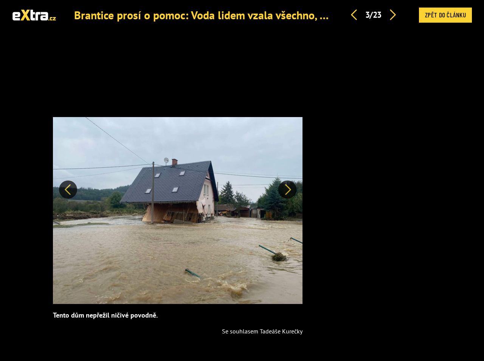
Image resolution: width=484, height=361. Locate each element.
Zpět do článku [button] (445, 15)
